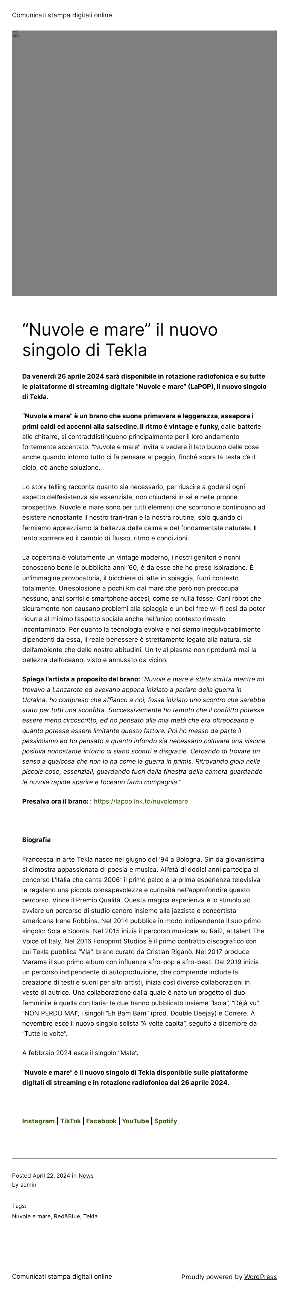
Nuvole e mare (31, 1216)
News (86, 1175)
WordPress (260, 1277)
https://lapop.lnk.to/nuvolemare (141, 801)
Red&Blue (67, 1216)
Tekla (90, 1216)
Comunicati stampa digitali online (62, 15)
